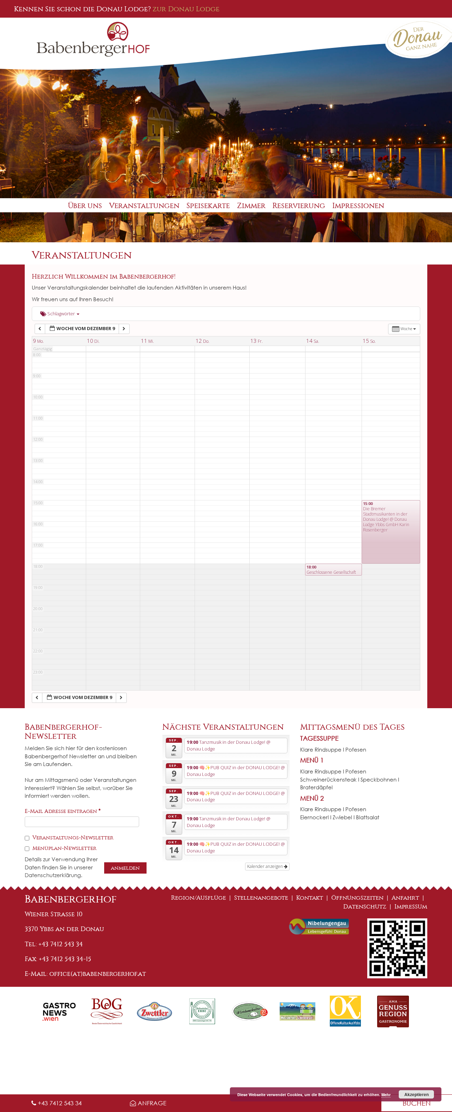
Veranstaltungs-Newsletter (72, 837)
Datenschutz (364, 906)
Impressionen (358, 205)
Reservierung (299, 205)
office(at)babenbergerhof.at (97, 974)
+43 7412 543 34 (59, 1103)
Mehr (386, 1094)
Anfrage (151, 1103)
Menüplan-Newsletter (63, 848)
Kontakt (309, 897)
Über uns (85, 205)
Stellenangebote (261, 897)
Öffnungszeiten (357, 897)
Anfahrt (405, 897)
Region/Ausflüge (198, 897)
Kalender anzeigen (265, 866)
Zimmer (251, 205)
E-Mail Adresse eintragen (63, 811)
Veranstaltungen (144, 205)
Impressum (410, 906)
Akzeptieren (416, 1094)
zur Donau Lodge (186, 9)
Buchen (417, 1103)
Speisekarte (208, 205)
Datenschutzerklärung (53, 875)
